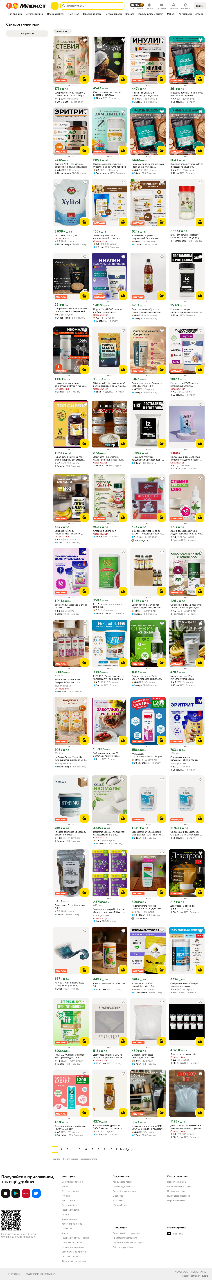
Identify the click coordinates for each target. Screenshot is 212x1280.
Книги (65, 1233)
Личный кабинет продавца (126, 1233)
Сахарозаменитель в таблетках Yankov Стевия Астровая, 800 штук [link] (186, 606)
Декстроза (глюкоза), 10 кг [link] (183, 1054)
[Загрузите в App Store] (5, 1197)
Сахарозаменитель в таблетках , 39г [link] (109, 984)
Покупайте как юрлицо (124, 1191)
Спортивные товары (72, 1242)
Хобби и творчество (72, 1224)
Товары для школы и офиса (75, 1238)
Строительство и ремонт (74, 1251)
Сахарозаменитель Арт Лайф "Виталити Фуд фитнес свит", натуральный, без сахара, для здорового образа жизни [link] (185, 458)
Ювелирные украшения (74, 1261)
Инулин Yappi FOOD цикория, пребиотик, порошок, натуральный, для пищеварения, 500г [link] (186, 384)
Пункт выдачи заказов (178, 1196)
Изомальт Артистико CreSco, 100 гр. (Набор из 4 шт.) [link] (69, 984)
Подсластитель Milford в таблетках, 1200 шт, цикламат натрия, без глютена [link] (147, 907)
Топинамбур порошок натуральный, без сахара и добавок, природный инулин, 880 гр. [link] (146, 237)
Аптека (65, 1214)
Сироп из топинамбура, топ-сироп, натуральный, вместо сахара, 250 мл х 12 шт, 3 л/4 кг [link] (147, 606)
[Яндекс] (204, 1276)
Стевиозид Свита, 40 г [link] (104, 531)
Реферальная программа (179, 1186)
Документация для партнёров (128, 1242)
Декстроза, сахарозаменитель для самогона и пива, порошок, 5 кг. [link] (186, 1127)
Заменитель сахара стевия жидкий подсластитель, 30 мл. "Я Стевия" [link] (185, 532)
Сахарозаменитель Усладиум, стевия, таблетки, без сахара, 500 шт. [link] (70, 94)
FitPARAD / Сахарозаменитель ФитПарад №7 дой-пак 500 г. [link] (70, 1056)
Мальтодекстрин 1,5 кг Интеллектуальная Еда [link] (182, 677)
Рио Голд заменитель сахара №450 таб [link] (107, 605)
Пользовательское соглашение (40, 1274)
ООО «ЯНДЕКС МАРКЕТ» (195, 1272)
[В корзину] (84, 79)
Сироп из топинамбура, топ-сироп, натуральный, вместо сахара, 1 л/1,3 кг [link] (146, 310)
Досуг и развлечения (72, 1182)
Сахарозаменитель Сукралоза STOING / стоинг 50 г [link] (147, 384)
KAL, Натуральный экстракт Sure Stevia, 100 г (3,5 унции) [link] (184, 236)
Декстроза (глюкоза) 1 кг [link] (182, 906)
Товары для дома (70, 1210)
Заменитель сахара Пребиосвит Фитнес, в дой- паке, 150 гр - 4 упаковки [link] (109, 910)
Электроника (68, 1200)
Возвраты (118, 1200)
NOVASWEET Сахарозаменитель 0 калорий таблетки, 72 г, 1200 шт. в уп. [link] (147, 755)
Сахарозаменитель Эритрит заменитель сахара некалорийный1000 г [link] (184, 985)
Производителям (176, 1191)
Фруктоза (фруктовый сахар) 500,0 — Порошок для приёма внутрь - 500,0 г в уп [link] (147, 532)
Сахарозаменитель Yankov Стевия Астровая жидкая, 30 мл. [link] (146, 677)
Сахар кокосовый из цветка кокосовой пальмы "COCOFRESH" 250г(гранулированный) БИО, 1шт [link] (108, 93)
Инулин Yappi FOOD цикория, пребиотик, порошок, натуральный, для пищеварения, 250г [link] (109, 310)
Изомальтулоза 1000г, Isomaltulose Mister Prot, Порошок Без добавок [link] (144, 985)
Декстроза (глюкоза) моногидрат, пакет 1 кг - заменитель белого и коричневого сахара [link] (144, 1056)
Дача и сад (67, 1228)
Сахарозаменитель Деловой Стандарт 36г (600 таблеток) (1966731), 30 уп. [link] (185, 833)
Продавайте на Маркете (125, 1238)
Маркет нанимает (176, 1200)
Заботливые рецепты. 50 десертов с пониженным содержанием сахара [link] (106, 754)
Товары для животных (73, 1247)
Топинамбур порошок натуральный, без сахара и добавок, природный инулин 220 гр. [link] (107, 237)
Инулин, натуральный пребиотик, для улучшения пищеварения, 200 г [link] (145, 94)
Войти (199, 5)
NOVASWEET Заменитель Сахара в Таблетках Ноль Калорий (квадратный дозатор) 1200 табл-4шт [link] (70, 681)
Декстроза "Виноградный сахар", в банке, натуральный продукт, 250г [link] (108, 458)
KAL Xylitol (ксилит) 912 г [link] (67, 235)
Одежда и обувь (70, 1205)
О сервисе (118, 1196)
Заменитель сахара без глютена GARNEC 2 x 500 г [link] (71, 606)
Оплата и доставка (122, 1186)
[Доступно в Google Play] (15, 1197)
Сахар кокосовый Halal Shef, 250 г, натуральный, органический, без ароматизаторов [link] (71, 310)
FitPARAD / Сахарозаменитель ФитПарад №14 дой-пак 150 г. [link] (108, 677)
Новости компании (176, 1182)
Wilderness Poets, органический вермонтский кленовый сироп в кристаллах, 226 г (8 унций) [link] (109, 384)
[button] (62, 31)
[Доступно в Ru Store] (36, 1197)
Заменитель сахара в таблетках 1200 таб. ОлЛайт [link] (70, 1127)
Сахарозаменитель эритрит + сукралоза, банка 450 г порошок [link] (109, 165)
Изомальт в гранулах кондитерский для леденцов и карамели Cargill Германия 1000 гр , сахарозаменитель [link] (186, 310)
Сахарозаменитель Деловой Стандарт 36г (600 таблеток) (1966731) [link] (147, 833)
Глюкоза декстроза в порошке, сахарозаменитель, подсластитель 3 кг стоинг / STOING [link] (70, 833)
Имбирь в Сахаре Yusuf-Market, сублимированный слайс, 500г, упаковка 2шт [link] (70, 758)
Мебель (66, 1186)
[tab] (15, 14)
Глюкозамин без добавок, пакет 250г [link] (71, 906)
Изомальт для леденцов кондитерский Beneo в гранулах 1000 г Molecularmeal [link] (71, 384)
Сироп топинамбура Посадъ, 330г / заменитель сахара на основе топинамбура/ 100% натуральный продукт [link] (107, 1127)
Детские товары (70, 1256)
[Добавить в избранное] (85, 40)
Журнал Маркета (121, 1205)
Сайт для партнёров (123, 1247)
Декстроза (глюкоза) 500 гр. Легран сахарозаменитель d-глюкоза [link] (107, 1056)
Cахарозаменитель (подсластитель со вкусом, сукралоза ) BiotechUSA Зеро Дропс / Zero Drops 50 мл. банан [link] (71, 532)
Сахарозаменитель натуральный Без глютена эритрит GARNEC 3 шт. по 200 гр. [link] (185, 758)
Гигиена (66, 1196)
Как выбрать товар (122, 1182)
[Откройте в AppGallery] (26, 1197)
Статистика (14, 1274)
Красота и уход (69, 1219)
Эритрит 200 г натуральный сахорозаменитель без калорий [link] (71, 165)
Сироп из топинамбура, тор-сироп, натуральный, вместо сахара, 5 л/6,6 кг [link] (69, 458)
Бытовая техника (70, 1191)
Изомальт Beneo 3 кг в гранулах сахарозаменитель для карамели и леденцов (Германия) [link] (109, 833)
